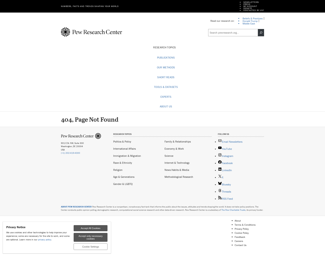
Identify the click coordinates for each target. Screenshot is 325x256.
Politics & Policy (122, 141)
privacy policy (44, 239)
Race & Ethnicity (122, 162)
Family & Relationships (178, 141)
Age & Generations (123, 176)
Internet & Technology (177, 162)
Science (169, 155)
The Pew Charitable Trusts (233, 209)
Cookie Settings (90, 246)
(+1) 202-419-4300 (70, 152)
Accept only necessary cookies (91, 237)
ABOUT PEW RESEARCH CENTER (76, 206)
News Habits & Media (177, 170)
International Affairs (124, 148)
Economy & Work (174, 148)
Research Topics (164, 47)
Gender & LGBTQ (123, 184)
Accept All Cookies (90, 228)
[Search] (261, 32)
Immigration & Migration (127, 155)
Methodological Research (179, 176)
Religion (118, 170)
